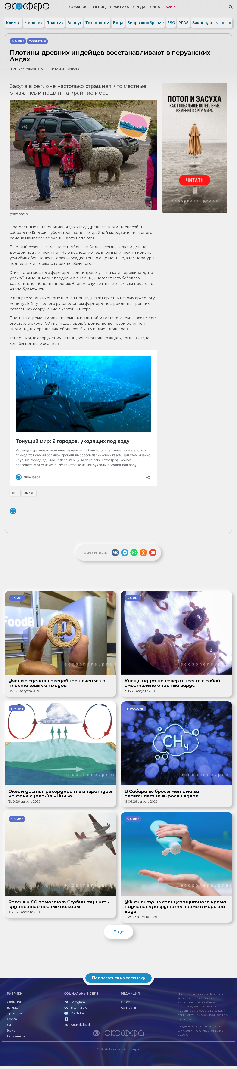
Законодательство (211, 23)
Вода (118, 23)
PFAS (183, 23)
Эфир (169, 7)
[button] (115, 552)
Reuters (73, 69)
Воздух (74, 23)
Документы (16, 1036)
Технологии (97, 23)
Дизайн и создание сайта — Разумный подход (206, 1059)
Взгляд (98, 7)
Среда (139, 7)
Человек (34, 23)
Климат (13, 23)
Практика (119, 7)
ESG (171, 23)
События (78, 7)
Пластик (55, 23)
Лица (155, 7)
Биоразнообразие (145, 23)
